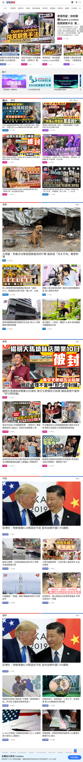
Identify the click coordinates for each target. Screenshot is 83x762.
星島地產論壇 (36, 8)
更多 (77, 204)
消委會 (28, 8)
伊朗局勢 (13, 8)
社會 (44, 328)
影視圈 (5, 162)
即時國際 (5, 534)
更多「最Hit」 (74, 100)
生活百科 (60, 38)
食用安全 (45, 64)
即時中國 (5, 568)
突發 (4, 328)
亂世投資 (45, 8)
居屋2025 (21, 8)
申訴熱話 (24, 64)
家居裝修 (3, 64)
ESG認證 (74, 8)
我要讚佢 (52, 8)
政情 (65, 64)
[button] (81, 29)
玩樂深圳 (60, 8)
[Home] (11, 2)
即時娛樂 (5, 431)
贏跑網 (67, 8)
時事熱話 (5, 130)
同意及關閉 (74, 757)
